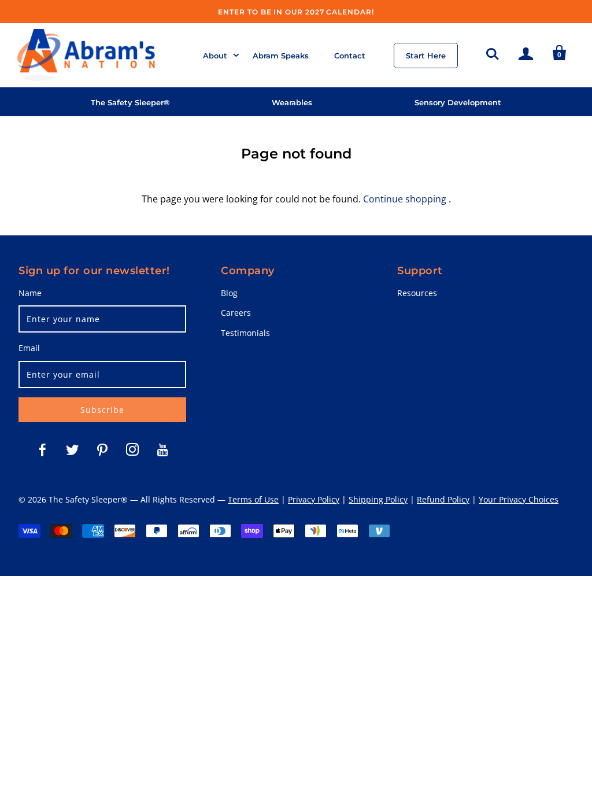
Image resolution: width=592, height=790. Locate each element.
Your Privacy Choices (518, 499)
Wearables (292, 102)
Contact (349, 55)
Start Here (426, 55)
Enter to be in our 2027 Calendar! (295, 12)
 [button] (492, 52)
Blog (229, 292)
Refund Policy (443, 499)
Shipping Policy (378, 499)
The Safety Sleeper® (130, 102)
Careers (236, 312)
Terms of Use (253, 499)
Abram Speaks (281, 55)
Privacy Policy (313, 499)
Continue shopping (404, 199)
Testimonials (245, 332)
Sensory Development (458, 102)
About (215, 55)
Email (29, 347)
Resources (417, 292)
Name (30, 292)
